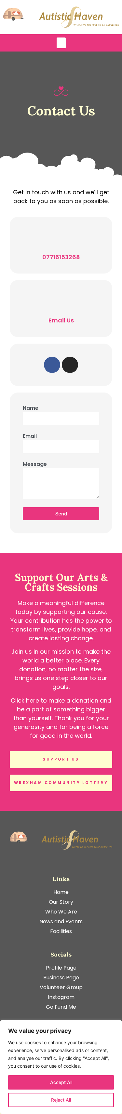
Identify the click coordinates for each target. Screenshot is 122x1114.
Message (35, 465)
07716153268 (61, 257)
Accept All (61, 1082)
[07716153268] (61, 238)
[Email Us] (61, 301)
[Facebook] (52, 365)
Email (30, 437)
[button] (61, 42)
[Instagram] (70, 365)
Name (30, 409)
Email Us (61, 320)
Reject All (61, 1100)
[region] (61, 1067)
